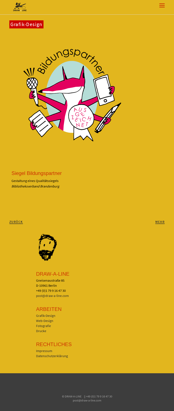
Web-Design (44, 321)
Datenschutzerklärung (52, 356)
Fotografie (43, 326)
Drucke (41, 331)
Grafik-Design (26, 24)
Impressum (44, 351)
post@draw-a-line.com (52, 296)
